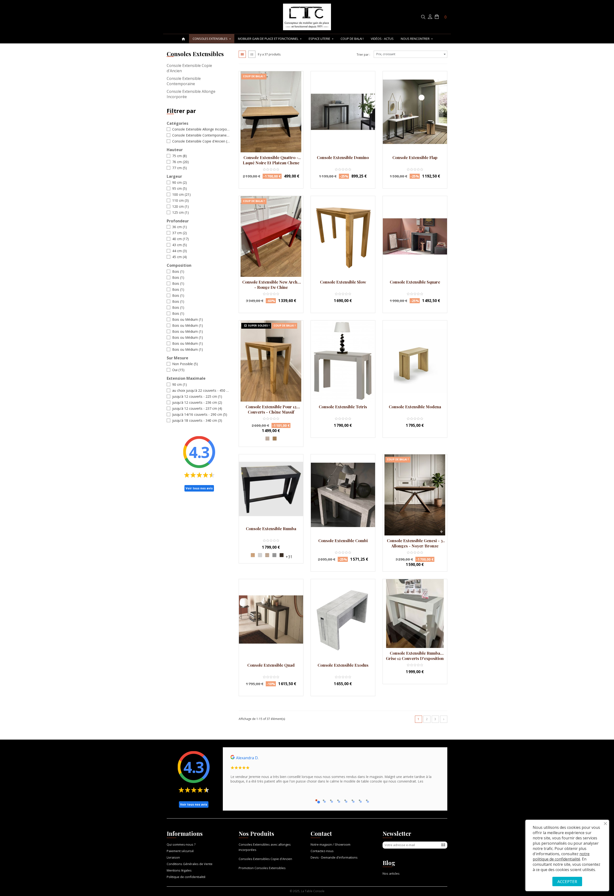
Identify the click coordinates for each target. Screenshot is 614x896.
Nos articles (391, 873)
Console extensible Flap (414, 157)
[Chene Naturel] (275, 438)
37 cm (179, 233)
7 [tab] (359, 800)
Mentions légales (179, 870)
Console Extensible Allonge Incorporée (191, 94)
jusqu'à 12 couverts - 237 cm (197, 408)
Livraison (173, 857)
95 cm (179, 188)
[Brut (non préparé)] (267, 438)
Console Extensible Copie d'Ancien (189, 68)
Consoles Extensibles (195, 54)
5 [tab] (345, 800)
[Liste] (251, 54)
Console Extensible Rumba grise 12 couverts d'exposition (415, 655)
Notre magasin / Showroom (330, 844)
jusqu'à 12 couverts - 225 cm (197, 396)
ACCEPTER (567, 881)
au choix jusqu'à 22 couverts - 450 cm (201, 390)
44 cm (179, 251)
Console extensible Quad (271, 665)
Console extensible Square (415, 282)
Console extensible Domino (343, 157)
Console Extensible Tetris (343, 406)
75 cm (179, 156)
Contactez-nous (322, 851)
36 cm (179, 227)
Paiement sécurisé (180, 851)
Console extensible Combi (343, 540)
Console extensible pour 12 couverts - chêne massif (271, 409)
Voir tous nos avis (199, 488)
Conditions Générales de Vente (190, 864)
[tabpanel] (335, 771)
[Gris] (274, 555)
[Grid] (242, 54)
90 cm (179, 182)
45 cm (179, 257)
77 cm (179, 168)
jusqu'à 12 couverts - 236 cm (197, 402)
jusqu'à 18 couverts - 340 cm (197, 420)
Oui (178, 370)
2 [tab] (323, 800)
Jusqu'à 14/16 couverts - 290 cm (199, 414)
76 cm (180, 162)
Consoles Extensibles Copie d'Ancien (265, 859)
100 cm (181, 194)
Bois (178, 271)
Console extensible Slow (343, 282)
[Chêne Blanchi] (267, 555)
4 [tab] (338, 800)
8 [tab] (366, 800)
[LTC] (307, 17)
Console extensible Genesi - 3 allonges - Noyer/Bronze (415, 543)
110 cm (180, 200)
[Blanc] (260, 555)
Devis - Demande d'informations (334, 857)
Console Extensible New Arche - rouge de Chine (271, 284)
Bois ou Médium (187, 319)
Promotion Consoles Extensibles (262, 868)
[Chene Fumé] (281, 555)
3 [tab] (330, 800)
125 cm (180, 212)
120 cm (180, 206)
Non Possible (185, 364)
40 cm (180, 239)
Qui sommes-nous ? (181, 844)
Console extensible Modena (415, 406)
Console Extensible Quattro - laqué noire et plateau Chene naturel (271, 160)
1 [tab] (316, 800)
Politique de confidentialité (186, 877)
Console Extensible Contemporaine (184, 81)
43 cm (179, 245)
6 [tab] (352, 800)
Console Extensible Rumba (271, 528)
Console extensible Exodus (343, 665)
